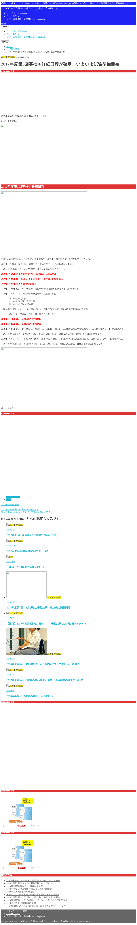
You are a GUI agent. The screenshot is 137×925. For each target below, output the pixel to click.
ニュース (13, 16)
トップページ (16, 13)
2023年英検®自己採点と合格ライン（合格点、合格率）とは (29, 8)
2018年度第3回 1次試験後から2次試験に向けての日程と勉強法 (36, 900)
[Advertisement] (68, 94)
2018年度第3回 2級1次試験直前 (21, 903)
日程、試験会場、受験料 (25, 19)
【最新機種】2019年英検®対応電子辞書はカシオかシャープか (36, 906)
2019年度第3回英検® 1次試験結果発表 (24, 886)
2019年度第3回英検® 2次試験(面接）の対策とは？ (30, 883)
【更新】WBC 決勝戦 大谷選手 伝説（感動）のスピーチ (33, 880)
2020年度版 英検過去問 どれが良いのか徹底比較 (29, 889)
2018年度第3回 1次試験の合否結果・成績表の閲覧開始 (33, 897)
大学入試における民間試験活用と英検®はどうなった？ (32, 894)
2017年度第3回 (13, 497)
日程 (8, 499)
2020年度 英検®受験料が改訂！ (21, 892)
